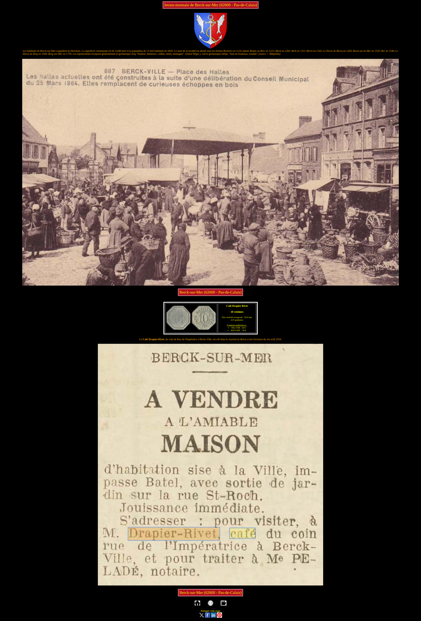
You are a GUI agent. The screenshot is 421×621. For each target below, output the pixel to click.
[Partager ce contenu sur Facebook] (207, 616)
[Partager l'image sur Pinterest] (219, 616)
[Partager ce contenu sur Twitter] (201, 616)
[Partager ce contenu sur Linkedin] (213, 616)
